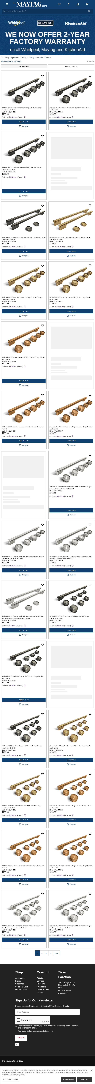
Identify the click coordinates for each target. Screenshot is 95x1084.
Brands (18, 981)
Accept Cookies (68, 1079)
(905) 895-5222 (64, 990)
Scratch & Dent (21, 987)
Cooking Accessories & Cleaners (40, 58)
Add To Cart (23, 122)
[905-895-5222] (78, 4)
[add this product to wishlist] (42, 76)
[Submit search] (89, 11)
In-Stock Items (21, 990)
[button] (7, 4)
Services (40, 981)
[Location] (68, 4)
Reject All (84, 1079)
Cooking (23, 58)
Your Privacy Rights (10, 1079)
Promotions (41, 987)
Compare (25, 126)
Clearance (19, 984)
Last (56, 953)
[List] (59, 4)
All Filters (25, 66)
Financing (41, 984)
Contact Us (62, 993)
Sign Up (21, 1038)
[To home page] (30, 4)
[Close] (91, 1070)
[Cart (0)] (87, 4)
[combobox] (71, 66)
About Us (40, 978)
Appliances (15, 58)
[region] (47, 1075)
